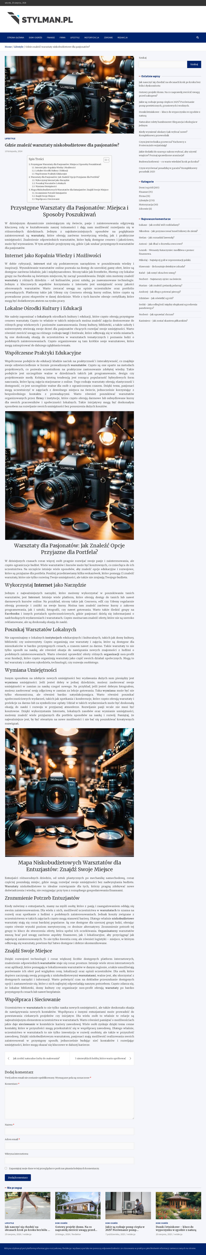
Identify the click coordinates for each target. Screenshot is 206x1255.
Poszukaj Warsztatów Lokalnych (51, 183)
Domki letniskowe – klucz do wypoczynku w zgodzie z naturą (176, 1228)
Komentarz (12, 1083)
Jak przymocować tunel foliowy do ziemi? (174, 231)
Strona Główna (15, 37)
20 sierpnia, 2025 (164, 1234)
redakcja (27, 1234)
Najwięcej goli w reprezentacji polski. (170, 260)
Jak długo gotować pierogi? (165, 291)
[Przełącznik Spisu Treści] (104, 160)
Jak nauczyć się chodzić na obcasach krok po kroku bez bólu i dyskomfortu (27, 1230)
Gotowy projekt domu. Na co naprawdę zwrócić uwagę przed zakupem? (75, 1230)
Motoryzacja (91, 37)
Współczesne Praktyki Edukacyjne (51, 174)
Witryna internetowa (16, 1153)
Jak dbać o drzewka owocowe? (166, 243)
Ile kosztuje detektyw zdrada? (168, 266)
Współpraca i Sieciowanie (47, 199)
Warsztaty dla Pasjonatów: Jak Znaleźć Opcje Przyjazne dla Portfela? (65, 177)
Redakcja (123, 37)
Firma (63, 37)
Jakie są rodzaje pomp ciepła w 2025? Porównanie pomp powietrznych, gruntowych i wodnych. (125, 1231)
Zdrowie (108, 37)
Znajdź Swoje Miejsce (45, 196)
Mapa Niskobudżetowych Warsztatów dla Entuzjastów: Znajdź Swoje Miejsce (69, 190)
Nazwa (9, 1124)
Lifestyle (75, 37)
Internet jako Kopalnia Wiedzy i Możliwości (55, 167)
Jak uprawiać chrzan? (162, 314)
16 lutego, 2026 (62, 1234)
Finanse (51, 37)
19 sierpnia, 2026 (13, 1234)
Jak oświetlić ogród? (162, 298)
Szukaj (142, 57)
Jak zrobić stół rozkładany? (164, 224)
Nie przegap (14, 1188)
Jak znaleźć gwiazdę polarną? (165, 285)
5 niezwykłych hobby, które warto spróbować (100, 1058)
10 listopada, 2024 (13, 151)
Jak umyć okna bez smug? (161, 272)
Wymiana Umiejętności (46, 186)
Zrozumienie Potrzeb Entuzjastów (51, 193)
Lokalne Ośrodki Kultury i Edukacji (51, 171)
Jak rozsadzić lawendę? (161, 237)
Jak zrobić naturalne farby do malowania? (36, 1058)
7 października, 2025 (115, 1234)
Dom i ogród (35, 37)
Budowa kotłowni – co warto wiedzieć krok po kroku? (169, 161)
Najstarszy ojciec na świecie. (166, 279)
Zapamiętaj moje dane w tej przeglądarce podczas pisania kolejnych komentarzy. (54, 1168)
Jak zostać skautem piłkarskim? (170, 320)
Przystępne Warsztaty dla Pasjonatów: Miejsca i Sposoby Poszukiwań (66, 164)
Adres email (12, 1139)
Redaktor (76, 1234)
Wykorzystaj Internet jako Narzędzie (52, 180)
